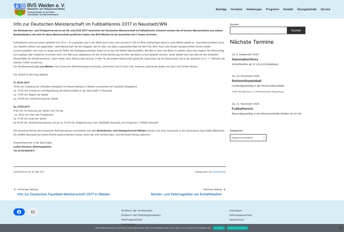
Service (325, 9)
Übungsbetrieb (307, 9)
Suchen (234, 24)
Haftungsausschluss (240, 215)
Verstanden (219, 228)
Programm (272, 9)
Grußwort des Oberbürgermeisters (141, 215)
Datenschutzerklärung (237, 228)
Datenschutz (236, 219)
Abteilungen (254, 9)
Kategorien (236, 130)
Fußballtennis (219, 171)
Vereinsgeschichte (131, 219)
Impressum (235, 210)
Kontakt (288, 9)
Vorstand (236, 9)
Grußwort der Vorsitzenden (137, 210)
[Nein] (340, 228)
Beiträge (221, 9)
